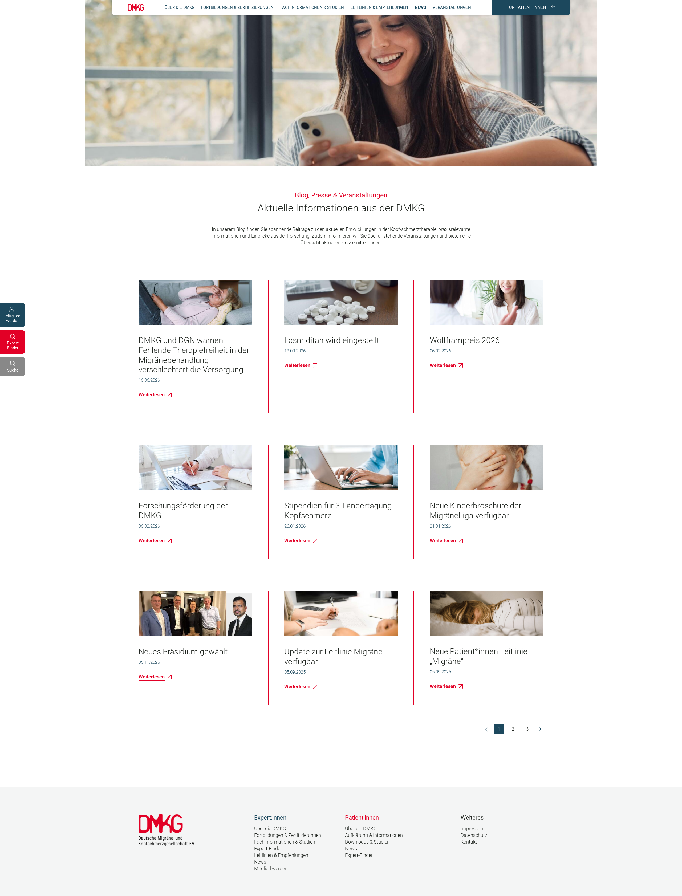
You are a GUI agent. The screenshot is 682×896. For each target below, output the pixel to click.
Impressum (473, 828)
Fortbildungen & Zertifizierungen (237, 7)
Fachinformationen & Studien (312, 7)
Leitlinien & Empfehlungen (379, 7)
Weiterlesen (152, 394)
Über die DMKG (179, 7)
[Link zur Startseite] (136, 7)
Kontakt (469, 842)
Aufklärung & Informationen (374, 835)
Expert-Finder (268, 848)
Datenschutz (474, 835)
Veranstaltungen (452, 7)
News (420, 7)
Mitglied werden (270, 868)
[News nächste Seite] (539, 729)
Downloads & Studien (367, 842)
